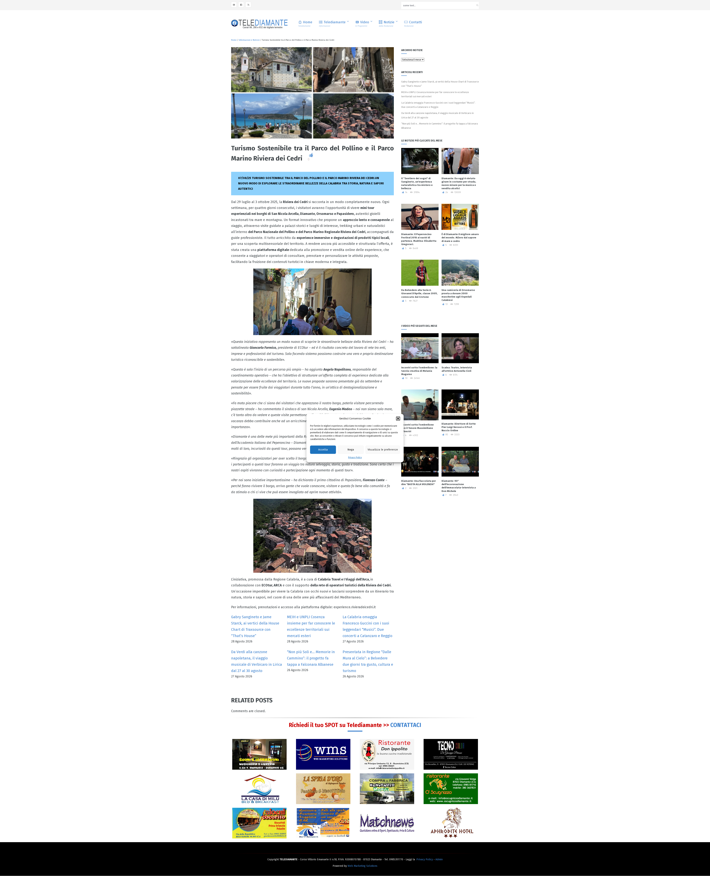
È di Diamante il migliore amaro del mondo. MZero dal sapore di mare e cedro (460, 237)
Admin (439, 859)
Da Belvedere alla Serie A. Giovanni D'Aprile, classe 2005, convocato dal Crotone (419, 293)
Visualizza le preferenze (383, 449)
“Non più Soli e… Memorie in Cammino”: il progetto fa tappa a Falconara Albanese (311, 658)
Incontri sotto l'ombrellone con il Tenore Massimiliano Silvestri (417, 428)
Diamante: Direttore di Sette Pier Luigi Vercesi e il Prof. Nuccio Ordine (459, 427)
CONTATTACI (405, 725)
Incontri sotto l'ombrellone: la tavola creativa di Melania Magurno (419, 371)
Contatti (413, 23)
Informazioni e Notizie (249, 40)
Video (362, 23)
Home (305, 23)
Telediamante (332, 23)
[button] (398, 418)
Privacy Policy (355, 457)
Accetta (323, 449)
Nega (350, 449)
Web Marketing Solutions (362, 865)
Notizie (386, 23)
